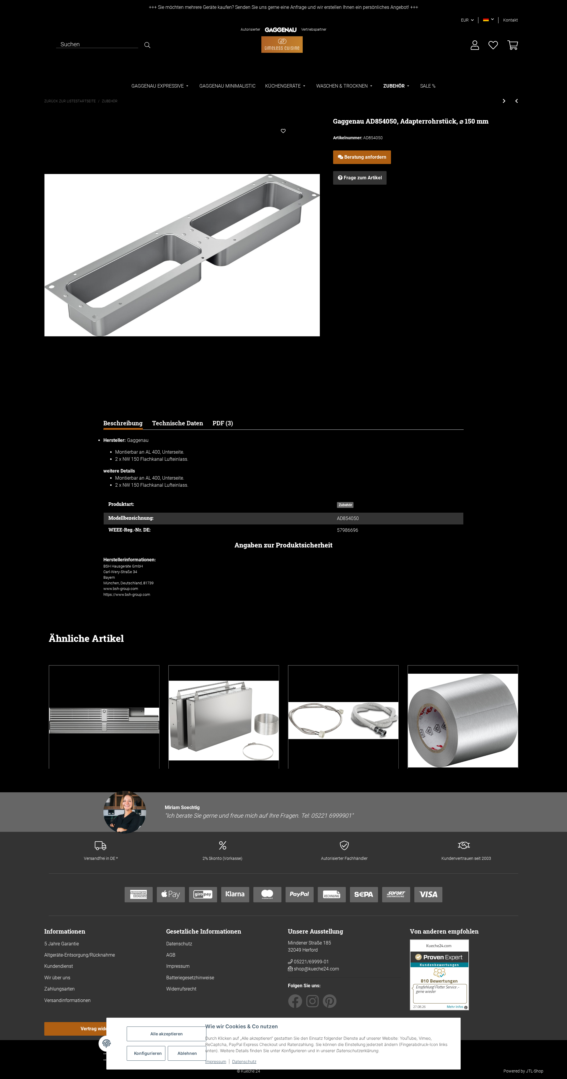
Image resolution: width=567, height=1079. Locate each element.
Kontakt (510, 20)
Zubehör (345, 505)
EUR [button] (465, 20)
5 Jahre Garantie (61, 944)
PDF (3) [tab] (223, 423)
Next (508, 716)
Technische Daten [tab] (177, 423)
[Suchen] (147, 45)
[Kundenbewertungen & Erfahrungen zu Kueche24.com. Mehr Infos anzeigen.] (439, 974)
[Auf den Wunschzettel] (283, 131)
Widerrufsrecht (181, 989)
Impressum (215, 1061)
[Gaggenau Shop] (282, 44)
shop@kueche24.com (316, 969)
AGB (170, 955)
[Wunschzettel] (493, 45)
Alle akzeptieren (166, 1033)
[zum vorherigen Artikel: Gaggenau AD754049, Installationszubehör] (516, 101)
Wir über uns (57, 977)
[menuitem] (160, 86)
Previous (59, 716)
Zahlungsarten (59, 989)
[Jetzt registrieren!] (475, 45)
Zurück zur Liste (60, 101)
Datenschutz (244, 1061)
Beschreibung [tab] (123, 423)
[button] (488, 19)
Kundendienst (58, 966)
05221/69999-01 (311, 962)
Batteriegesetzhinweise (190, 977)
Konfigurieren (148, 1053)
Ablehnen (187, 1053)
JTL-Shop (534, 1071)
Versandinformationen (67, 1000)
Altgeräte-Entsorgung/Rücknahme (79, 955)
